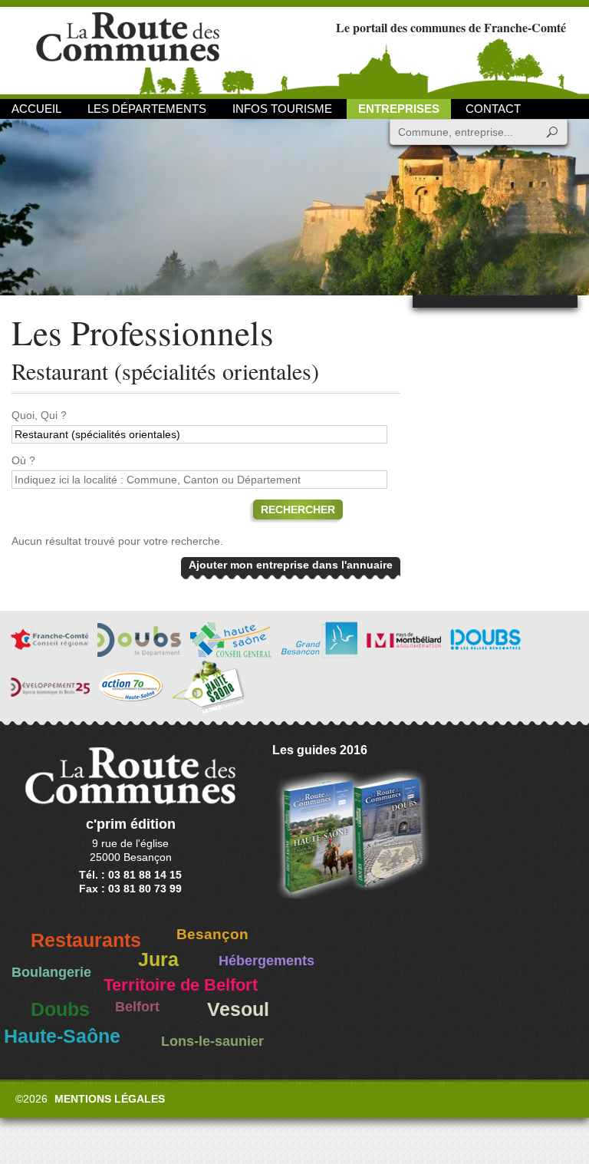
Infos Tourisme (282, 108)
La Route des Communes (128, 49)
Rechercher (298, 509)
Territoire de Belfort (181, 985)
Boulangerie (51, 972)
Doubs (60, 1009)
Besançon (212, 934)
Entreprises (398, 108)
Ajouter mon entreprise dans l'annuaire (291, 565)
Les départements (146, 108)
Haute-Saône (62, 1036)
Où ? (23, 460)
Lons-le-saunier (212, 1041)
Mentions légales (109, 1099)
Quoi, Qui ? (39, 415)
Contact (493, 108)
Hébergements (266, 960)
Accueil (36, 108)
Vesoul (238, 1009)
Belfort (137, 1006)
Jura (158, 959)
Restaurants (86, 940)
